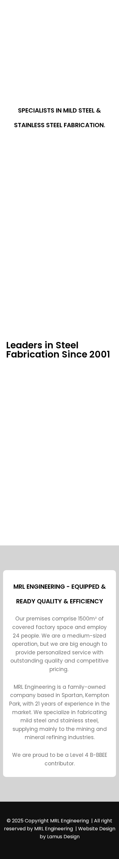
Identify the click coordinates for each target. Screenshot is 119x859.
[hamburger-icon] (94, 26)
